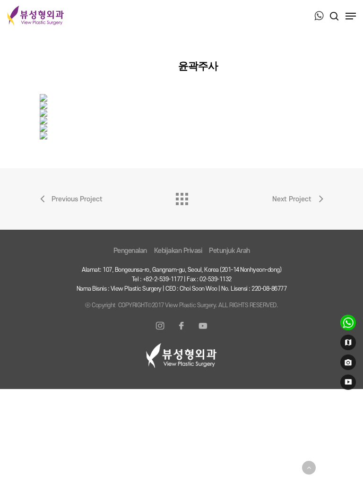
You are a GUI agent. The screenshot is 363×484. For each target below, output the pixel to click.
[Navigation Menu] (351, 16)
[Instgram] (160, 331)
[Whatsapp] (319, 16)
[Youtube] (202, 331)
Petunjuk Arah (229, 251)
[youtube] (346, 384)
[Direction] (346, 344)
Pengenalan (130, 251)
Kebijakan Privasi (178, 251)
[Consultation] (346, 325)
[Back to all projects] (181, 196)
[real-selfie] (346, 364)
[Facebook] (181, 331)
